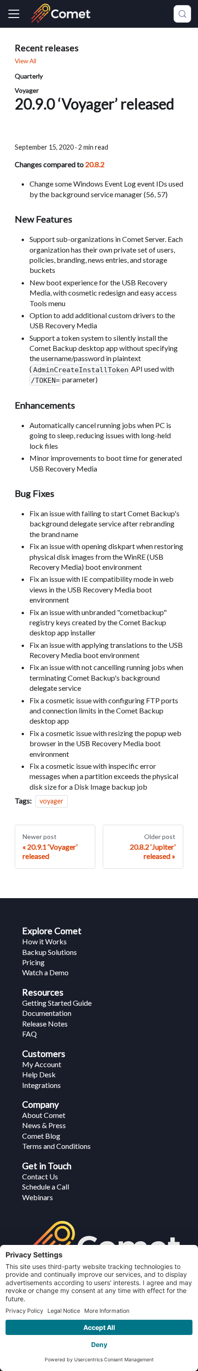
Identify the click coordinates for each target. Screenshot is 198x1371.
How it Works (44, 941)
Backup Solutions (49, 952)
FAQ (29, 1033)
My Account (41, 1064)
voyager (52, 801)
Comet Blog (41, 1135)
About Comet (43, 1115)
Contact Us (40, 1176)
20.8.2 (95, 164)
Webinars (37, 1197)
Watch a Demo (45, 972)
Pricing (33, 962)
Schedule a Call (45, 1186)
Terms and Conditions (56, 1145)
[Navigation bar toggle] (14, 14)
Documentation (46, 1013)
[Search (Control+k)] (182, 14)
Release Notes (45, 1023)
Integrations (41, 1085)
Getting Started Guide (57, 1002)
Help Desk (39, 1074)
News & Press (44, 1125)
